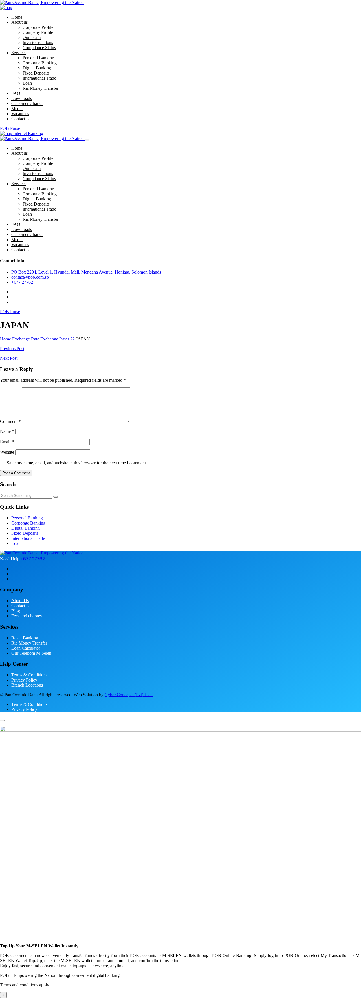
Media (17, 108)
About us (19, 22)
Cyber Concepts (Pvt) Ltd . (129, 694)
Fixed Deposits (36, 73)
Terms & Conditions (29, 674)
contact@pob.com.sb (30, 277)
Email (7, 441)
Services (18, 52)
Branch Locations (27, 685)
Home (16, 17)
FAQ (15, 93)
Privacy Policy (24, 680)
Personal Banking (38, 57)
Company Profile (38, 32)
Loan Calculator (25, 648)
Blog (15, 610)
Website (7, 452)
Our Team (32, 37)
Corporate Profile (38, 27)
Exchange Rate (25, 339)
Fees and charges (26, 615)
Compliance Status (39, 47)
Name (7, 431)
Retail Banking (24, 638)
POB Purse (10, 128)
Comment (10, 421)
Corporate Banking (40, 62)
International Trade (39, 78)
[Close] (87, 140)
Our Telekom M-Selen (31, 653)
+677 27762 (22, 282)
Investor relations (38, 42)
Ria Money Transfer (40, 88)
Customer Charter (27, 103)
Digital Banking (37, 67)
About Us (20, 600)
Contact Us (21, 118)
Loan (27, 83)
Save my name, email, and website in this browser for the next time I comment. (77, 462)
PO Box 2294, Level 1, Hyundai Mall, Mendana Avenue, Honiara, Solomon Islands (86, 272)
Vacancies (20, 113)
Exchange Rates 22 (57, 339)
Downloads (21, 98)
